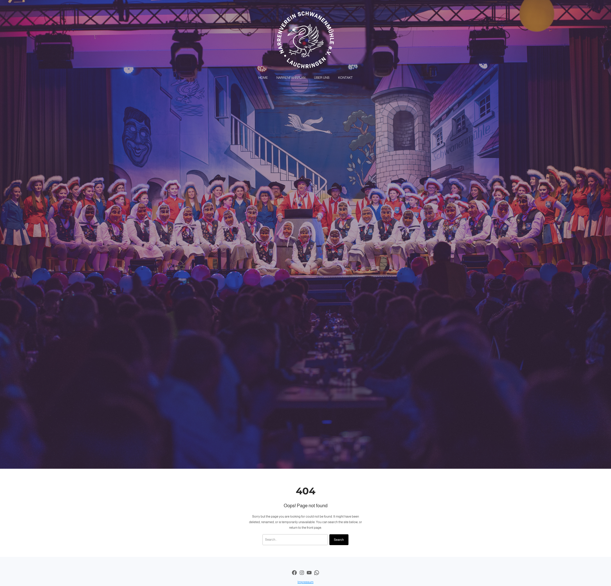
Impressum (305, 582)
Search (339, 539)
